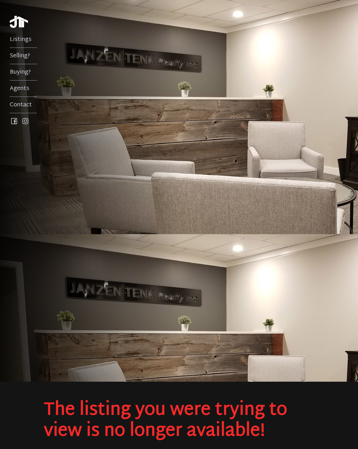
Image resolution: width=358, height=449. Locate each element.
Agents (19, 88)
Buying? (20, 72)
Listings (20, 39)
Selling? (20, 55)
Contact (21, 105)
